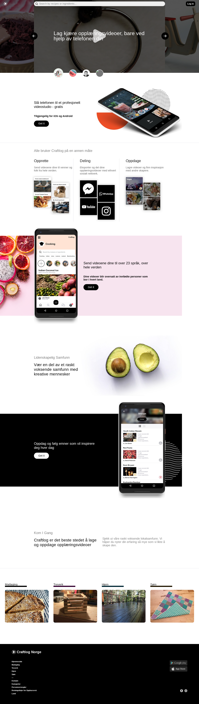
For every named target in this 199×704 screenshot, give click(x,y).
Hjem (14, 671)
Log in (190, 3)
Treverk (15, 668)
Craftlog (29, 652)
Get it (41, 123)
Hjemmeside (17, 661)
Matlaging (16, 665)
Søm (13, 674)
